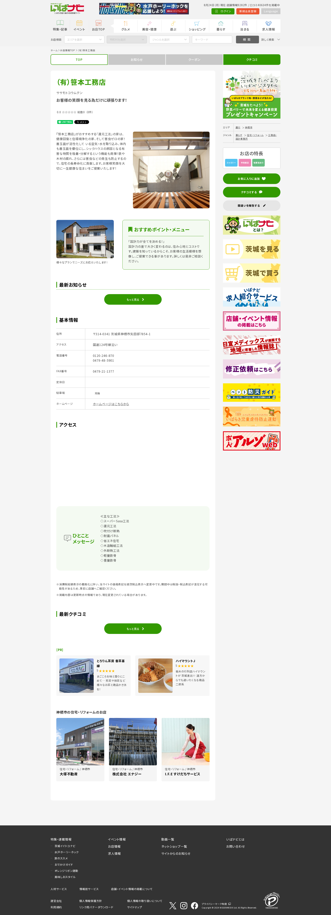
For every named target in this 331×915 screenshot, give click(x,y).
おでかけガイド (64, 864)
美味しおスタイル (65, 877)
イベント (79, 29)
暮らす (220, 29)
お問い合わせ (235, 846)
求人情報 (268, 29)
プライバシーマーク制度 (214, 903)
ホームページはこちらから (111, 404)
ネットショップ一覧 (174, 846)
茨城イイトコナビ (65, 846)
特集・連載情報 (61, 839)
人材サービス (59, 889)
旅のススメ (61, 858)
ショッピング (197, 29)
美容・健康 (149, 29)
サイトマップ (134, 907)
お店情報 (114, 846)
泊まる (244, 29)
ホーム (54, 50)
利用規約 (56, 907)
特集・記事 (60, 29)
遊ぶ (173, 29)
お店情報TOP (67, 50)
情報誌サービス (89, 889)
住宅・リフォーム (255, 135)
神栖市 (248, 127)
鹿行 (238, 127)
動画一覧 (167, 839)
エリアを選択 (74, 39)
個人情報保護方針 (90, 901)
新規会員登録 (247, 11)
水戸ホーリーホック (67, 852)
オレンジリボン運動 (66, 871)
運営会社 (56, 901)
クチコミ (252, 59)
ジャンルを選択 (161, 39)
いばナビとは (235, 839)
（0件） (89, 112)
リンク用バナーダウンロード (96, 907)
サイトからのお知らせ (176, 853)
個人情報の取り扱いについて (144, 901)
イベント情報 (117, 839)
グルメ (125, 29)
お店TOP (98, 29)
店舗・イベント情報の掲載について (132, 889)
